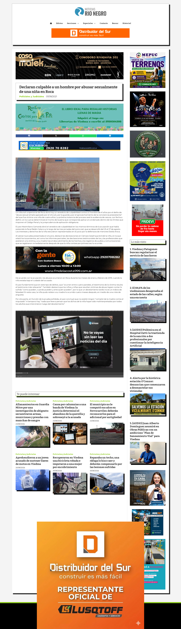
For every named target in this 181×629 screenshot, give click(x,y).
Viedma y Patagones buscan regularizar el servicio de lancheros (143, 252)
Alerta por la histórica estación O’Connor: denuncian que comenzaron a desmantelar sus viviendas (147, 384)
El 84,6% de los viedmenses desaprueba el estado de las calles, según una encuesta (146, 292)
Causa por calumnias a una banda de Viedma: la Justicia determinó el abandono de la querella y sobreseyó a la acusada (69, 411)
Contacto (104, 23)
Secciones (71, 23)
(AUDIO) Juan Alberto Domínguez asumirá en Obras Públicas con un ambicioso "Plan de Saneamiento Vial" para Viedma (145, 431)
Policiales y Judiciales (31, 96)
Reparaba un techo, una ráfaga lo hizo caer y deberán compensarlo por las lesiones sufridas (106, 462)
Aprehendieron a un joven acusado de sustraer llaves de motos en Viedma (32, 460)
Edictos (59, 23)
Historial (127, 23)
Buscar (115, 23)
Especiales (88, 23)
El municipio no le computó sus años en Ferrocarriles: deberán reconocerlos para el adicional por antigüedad (106, 411)
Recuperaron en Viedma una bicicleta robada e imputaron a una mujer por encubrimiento (68, 462)
